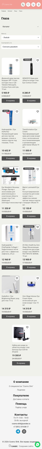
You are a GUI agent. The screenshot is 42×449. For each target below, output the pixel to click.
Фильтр (3, 33)
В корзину (10, 101)
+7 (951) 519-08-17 (21, 427)
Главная (3, 11)
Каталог (10, 11)
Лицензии (21, 390)
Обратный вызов (23, 4)
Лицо (15, 11)
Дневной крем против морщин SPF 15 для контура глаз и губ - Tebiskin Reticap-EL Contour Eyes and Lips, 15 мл (10, 83)
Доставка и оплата (21, 399)
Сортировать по (6, 43)
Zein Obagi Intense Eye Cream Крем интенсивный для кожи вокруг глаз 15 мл (31, 300)
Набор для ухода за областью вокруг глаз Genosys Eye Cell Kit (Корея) (20, 348)
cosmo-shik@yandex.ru (21, 424)
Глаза (20, 11)
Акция (6, 111)
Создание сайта (26, 446)
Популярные (29, 168)
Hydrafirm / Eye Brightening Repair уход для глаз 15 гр (10, 298)
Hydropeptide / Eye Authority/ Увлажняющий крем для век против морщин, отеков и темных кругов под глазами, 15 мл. (10, 136)
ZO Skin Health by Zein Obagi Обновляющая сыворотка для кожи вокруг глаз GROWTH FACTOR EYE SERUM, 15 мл (31, 250)
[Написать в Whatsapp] (37, 444)
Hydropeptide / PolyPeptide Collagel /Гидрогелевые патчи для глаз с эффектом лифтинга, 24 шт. (10, 249)
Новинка (27, 60)
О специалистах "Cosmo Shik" (21, 386)
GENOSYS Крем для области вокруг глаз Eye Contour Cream (31, 80)
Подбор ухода (21, 407)
